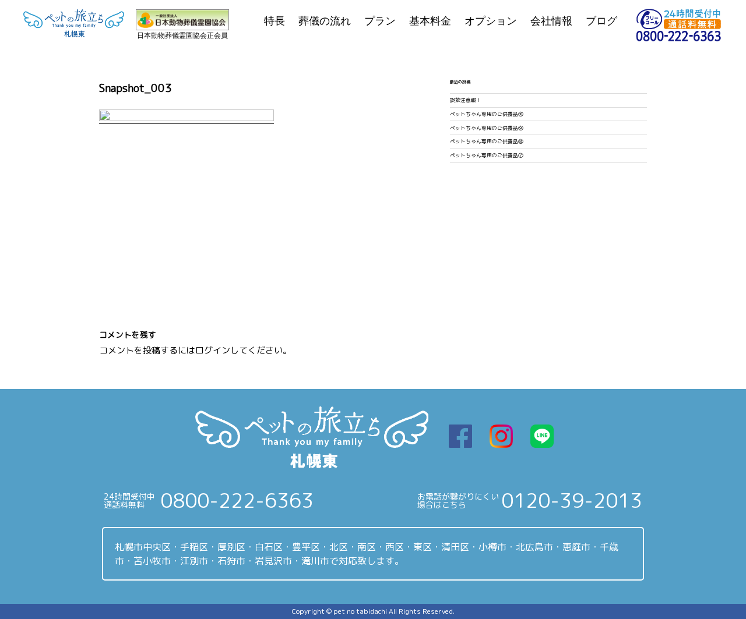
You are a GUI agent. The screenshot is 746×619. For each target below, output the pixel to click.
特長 (274, 21)
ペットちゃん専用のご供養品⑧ (486, 141)
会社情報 (551, 21)
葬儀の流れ (324, 21)
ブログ (601, 21)
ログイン (212, 350)
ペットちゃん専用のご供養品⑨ (486, 128)
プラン (380, 21)
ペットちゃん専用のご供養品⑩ (486, 114)
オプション (491, 21)
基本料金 (430, 21)
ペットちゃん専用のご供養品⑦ (486, 155)
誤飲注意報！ (465, 100)
